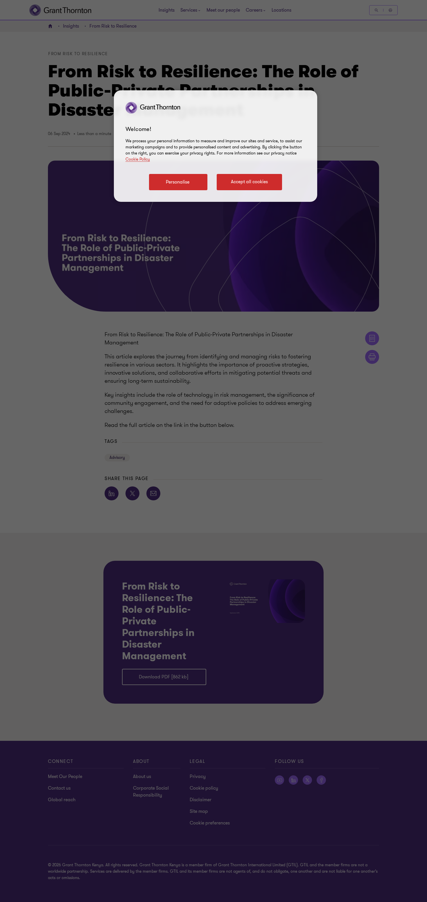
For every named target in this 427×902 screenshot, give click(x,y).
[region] (215, 146)
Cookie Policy (137, 159)
